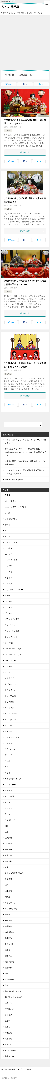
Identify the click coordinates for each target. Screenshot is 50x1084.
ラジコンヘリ (10, 820)
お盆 (6, 530)
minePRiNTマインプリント (16, 507)
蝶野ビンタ (9, 1003)
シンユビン (9, 643)
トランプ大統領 (11, 696)
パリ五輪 (8, 725)
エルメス (8, 584)
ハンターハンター (12, 714)
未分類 (7, 914)
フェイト (8, 743)
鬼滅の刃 (8, 1044)
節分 (6, 974)
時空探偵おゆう (11, 909)
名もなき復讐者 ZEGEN (14, 873)
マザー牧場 (9, 796)
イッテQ (8, 566)
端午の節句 (9, 962)
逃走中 (7, 1021)
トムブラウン (10, 690)
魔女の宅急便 (10, 1050)
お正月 (7, 525)
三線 (6, 832)
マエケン (8, 790)
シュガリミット (11, 637)
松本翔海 (8, 926)
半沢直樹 (8, 861)
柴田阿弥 (8, 938)
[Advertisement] (25, 41)
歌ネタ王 (8, 956)
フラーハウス (10, 749)
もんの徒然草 (10, 6)
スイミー (8, 666)
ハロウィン (9, 708)
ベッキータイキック (13, 779)
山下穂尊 (8, 891)
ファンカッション (12, 737)
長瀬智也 (8, 1039)
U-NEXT (8, 513)
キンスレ (8, 601)
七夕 (6, 826)
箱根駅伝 (8, 968)
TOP (11, 1069)
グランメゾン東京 (12, 619)
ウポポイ (8, 578)
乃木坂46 (8, 849)
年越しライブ (10, 903)
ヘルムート (9, 767)
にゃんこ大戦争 (11, 542)
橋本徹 (7, 950)
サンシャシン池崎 (12, 631)
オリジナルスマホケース (15, 590)
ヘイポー (8, 761)
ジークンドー (10, 661)
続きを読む (25, 152)
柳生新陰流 (9, 932)
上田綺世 (8, 838)
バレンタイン (10, 720)
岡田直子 (8, 897)
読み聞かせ (9, 1009)
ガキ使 (7, 595)
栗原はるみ (9, 944)
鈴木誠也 (8, 1033)
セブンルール (10, 684)
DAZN (7, 495)
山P (6, 885)
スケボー (8, 672)
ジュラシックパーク (13, 649)
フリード (8, 755)
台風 (6, 867)
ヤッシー (8, 814)
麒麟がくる (9, 1056)
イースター (9, 572)
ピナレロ (8, 731)
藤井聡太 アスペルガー (14, 997)
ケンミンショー (11, 625)
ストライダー (10, 678)
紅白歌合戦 (9, 980)
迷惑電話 (8, 1015)
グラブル (8, 613)
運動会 (7, 1027)
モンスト (8, 808)
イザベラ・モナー (12, 560)
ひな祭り (8, 130)
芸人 (6, 985)
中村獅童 (8, 844)
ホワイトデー (10, 785)
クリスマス (9, 607)
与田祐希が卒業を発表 (14, 479)
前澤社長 (8, 855)
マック (7, 802)
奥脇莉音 (8, 879)
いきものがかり (11, 519)
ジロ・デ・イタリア (13, 655)
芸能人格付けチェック (14, 991)
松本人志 (8, 920)
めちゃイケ (9, 554)
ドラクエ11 (9, 702)
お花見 (7, 536)
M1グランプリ (10, 501)
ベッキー (8, 773)
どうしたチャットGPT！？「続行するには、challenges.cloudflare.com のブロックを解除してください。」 (25, 452)
